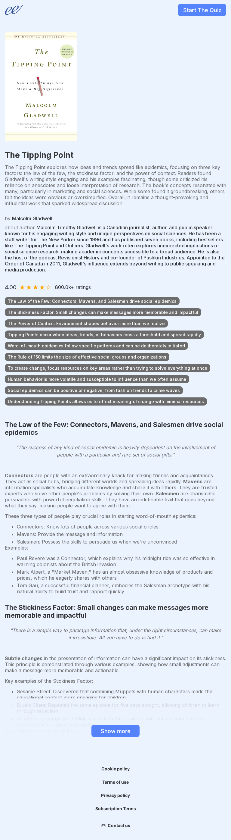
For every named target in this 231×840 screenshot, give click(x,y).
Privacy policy (115, 795)
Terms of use (115, 782)
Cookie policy (115, 768)
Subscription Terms (115, 808)
